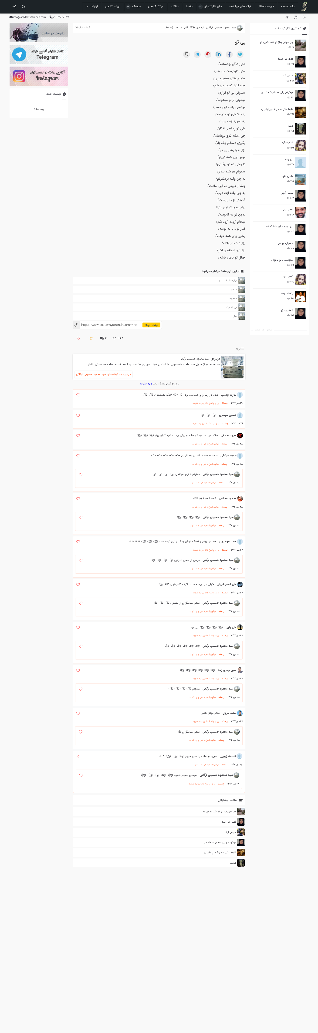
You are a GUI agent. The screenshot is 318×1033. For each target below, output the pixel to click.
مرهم (234, 289)
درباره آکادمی (112, 6)
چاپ (167, 27)
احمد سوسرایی (228, 541)
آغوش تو (288, 276)
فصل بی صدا (285, 59)
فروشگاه (136, 6)
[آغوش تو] (300, 279)
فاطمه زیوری (228, 756)
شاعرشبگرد (287, 142)
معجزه (233, 298)
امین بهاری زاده (227, 670)
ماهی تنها (287, 176)
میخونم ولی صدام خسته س (277, 92)
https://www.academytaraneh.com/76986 (106, 325)
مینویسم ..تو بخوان (282, 260)
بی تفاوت (231, 307)
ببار (235, 316)
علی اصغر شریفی (227, 584)
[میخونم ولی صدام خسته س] (300, 95)
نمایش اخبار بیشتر (263, 330)
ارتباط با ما (92, 6)
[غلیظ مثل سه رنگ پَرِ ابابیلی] (300, 112)
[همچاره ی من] (300, 246)
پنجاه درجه (287, 293)
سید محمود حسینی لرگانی (194, 359)
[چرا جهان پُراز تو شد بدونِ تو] (300, 45)
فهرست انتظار (266, 6)
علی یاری (231, 627)
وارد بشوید (145, 383)
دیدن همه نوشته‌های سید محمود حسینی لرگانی (103, 374)
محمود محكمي (228, 498)
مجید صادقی (229, 435)
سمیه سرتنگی (228, 455)
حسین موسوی (228, 415)
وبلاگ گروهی (155, 6)
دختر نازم (288, 209)
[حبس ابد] (300, 78)
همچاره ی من (285, 243)
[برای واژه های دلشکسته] (300, 229)
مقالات (175, 6)
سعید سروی (230, 713)
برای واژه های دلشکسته (279, 226)
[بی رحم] (300, 162)
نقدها (189, 6)
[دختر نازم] (300, 212)
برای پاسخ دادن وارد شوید (206, 403)
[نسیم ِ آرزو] (300, 196)
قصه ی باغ (287, 310)
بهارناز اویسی (229, 395)
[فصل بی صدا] (300, 61)
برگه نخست (287, 6)
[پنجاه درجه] (300, 296)
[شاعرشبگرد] (300, 145)
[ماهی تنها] (300, 179)
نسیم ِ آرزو (287, 193)
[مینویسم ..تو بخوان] (300, 263)
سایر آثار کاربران (213, 6)
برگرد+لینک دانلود (227, 280)
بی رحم (289, 159)
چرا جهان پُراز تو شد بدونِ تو (276, 42)
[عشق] (300, 129)
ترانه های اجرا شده (240, 6)
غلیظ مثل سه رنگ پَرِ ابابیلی (277, 109)
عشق (290, 126)
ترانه (238, 349)
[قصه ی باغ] (300, 313)
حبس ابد (288, 75)
